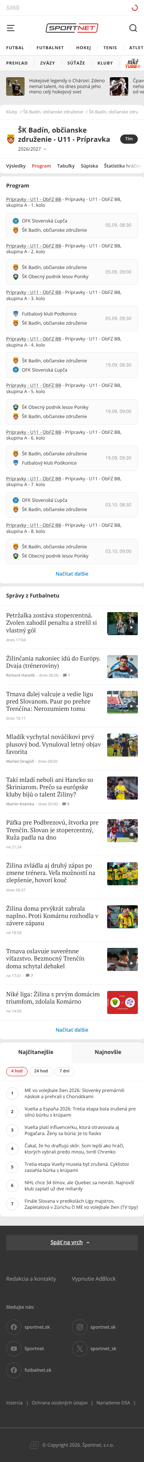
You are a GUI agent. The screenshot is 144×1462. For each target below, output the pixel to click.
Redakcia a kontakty (31, 1278)
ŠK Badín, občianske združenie (53, 112)
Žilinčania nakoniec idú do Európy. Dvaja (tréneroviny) (53, 662)
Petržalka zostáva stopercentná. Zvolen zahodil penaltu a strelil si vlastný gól (51, 623)
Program (41, 166)
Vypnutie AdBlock (94, 1278)
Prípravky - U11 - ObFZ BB (33, 199)
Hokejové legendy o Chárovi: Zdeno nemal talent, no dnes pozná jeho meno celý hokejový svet (67, 86)
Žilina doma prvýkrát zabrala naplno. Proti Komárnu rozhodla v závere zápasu (52, 916)
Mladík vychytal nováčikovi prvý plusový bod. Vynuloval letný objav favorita (53, 744)
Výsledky (16, 166)
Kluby (11, 112)
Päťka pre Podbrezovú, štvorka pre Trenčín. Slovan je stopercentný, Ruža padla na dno (52, 830)
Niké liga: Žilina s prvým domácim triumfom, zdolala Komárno (53, 998)
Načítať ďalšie (72, 573)
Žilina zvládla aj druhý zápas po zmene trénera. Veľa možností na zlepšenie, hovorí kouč (50, 873)
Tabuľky (65, 166)
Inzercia (14, 1402)
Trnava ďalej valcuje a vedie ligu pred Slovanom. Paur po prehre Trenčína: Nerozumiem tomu (49, 702)
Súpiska (89, 166)
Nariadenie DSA (113, 1402)
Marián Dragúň (20, 761)
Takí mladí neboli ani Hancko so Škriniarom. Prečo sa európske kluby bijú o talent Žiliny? (49, 787)
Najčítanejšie (35, 1052)
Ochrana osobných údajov (59, 1402)
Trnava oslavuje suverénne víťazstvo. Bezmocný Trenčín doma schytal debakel (45, 959)
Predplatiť (108, 7)
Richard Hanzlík (20, 675)
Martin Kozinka (20, 804)
